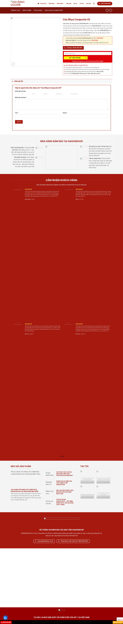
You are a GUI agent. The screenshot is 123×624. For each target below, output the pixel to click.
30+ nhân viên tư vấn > (94, 73)
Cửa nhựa (38, 10)
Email (65, 113)
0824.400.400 (6, 622)
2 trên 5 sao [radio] (28, 94)
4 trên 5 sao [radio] (52, 94)
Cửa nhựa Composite (54, 10)
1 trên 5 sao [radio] (18, 94)
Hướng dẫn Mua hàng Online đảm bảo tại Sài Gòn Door (84, 71)
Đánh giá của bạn (20, 91)
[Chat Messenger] (120, 619)
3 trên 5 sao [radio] (39, 94)
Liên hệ (88, 3)
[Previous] (9, 322)
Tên (16, 113)
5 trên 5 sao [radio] (66, 94)
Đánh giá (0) (18, 81)
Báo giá (69, 3)
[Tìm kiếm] (94, 3)
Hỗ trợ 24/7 (118, 622)
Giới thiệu (51, 3)
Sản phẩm (60, 3)
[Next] (113, 322)
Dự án (75, 3)
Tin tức (81, 3)
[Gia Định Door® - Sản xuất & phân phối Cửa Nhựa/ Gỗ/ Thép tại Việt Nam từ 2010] (23, 3)
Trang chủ (43, 3)
